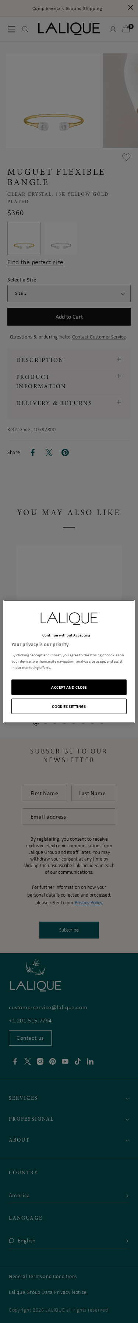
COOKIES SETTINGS (69, 706)
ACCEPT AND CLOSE (69, 686)
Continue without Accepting (66, 635)
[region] (68, 661)
